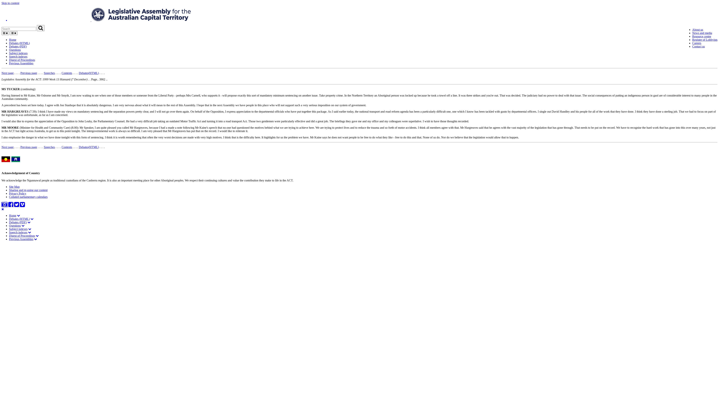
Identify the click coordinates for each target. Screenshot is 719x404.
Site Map (14, 186)
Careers (696, 43)
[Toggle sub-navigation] (18, 215)
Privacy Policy (17, 193)
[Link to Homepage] (359, 15)
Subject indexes (18, 53)
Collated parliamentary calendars (28, 196)
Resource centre (701, 36)
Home (12, 39)
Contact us (698, 46)
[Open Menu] (5, 33)
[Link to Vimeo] (22, 205)
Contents (67, 73)
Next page (7, 73)
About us (697, 29)
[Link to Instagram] (4, 205)
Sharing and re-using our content (28, 190)
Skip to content (10, 3)
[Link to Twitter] (17, 205)
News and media (702, 33)
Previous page (28, 73)
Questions (15, 49)
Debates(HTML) (89, 73)
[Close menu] (2, 209)
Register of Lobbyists (705, 39)
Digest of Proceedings (22, 60)
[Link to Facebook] (11, 205)
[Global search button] (41, 28)
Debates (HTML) (19, 43)
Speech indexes (18, 56)
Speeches (49, 73)
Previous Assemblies (21, 63)
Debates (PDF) (18, 46)
